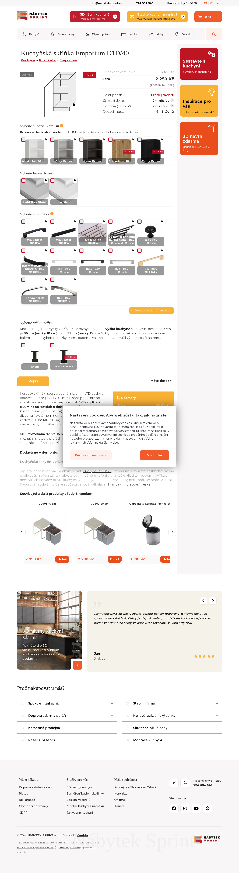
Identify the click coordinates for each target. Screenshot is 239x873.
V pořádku (154, 455)
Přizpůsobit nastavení (90, 455)
